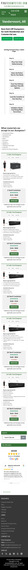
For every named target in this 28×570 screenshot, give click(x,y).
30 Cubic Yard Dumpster (14, 318)
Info (9, 157)
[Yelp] (17, 554)
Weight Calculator (6, 507)
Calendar (3, 509)
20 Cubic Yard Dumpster (14, 265)
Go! (23, 437)
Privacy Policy (10, 559)
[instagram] (14, 554)
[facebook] (2, 554)
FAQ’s (2, 504)
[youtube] (10, 554)
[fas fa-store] (21, 554)
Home (2, 518)
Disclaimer (18, 559)
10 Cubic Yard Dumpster (14, 212)
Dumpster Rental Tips (7, 502)
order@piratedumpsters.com (14, 6)
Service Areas (5, 526)
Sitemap (3, 512)
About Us (3, 521)
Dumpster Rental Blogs (7, 531)
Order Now (14, 201)
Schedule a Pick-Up (18, 38)
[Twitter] (6, 554)
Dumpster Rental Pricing (8, 528)
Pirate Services (6, 492)
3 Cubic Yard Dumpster (14, 154)
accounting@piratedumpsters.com (11, 547)
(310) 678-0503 (10, 542)
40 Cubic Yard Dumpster (14, 374)
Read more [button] (7, 479)
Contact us (4, 533)
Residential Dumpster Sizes (8, 523)
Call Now (17, 157)
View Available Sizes (7, 38)
